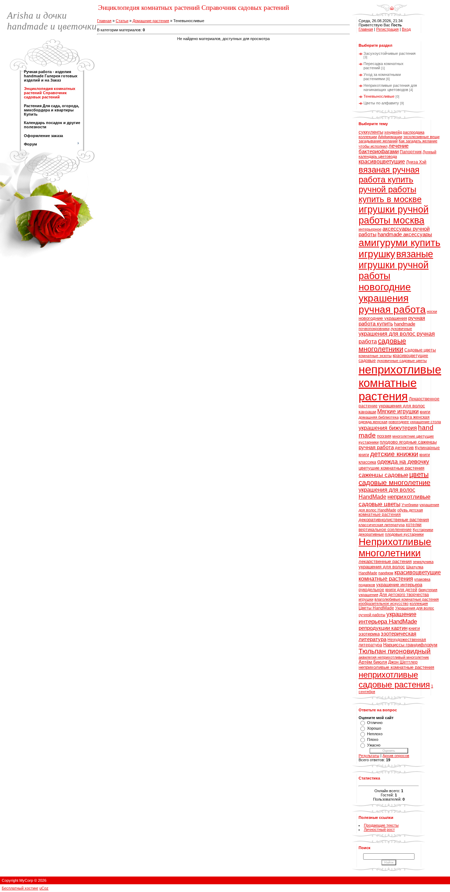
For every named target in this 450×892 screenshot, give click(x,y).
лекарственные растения (385, 561)
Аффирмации (390, 137)
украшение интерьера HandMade (388, 617)
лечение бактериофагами (384, 148)
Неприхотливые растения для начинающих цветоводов (390, 87)
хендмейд (393, 132)
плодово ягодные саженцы (408, 442)
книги (425, 411)
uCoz (44, 888)
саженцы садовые (383, 474)
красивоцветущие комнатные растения (400, 575)
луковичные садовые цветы (402, 360)
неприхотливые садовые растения (394, 679)
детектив (404, 447)
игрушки (366, 599)
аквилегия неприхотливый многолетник (394, 657)
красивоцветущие (382, 161)
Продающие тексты (381, 825)
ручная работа (376, 447)
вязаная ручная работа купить (389, 174)
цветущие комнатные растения (391, 468)
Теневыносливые (379, 96)
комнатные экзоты (375, 356)
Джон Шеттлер (403, 662)
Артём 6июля (373, 662)
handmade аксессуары (405, 234)
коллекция (419, 603)
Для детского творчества (404, 594)
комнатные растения (380, 514)
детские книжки (394, 454)
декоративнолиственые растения (394, 519)
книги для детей (401, 589)
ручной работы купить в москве (390, 194)
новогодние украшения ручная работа (392, 298)
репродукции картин (383, 628)
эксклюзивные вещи (421, 137)
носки (432, 311)
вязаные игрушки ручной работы (396, 265)
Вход (406, 29)
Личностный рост (379, 829)
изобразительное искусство (384, 603)
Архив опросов (395, 756)
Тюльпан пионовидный (395, 651)
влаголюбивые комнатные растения (406, 599)
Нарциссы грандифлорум (410, 644)
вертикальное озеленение (385, 529)
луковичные (401, 329)
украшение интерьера (399, 584)
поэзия (384, 436)
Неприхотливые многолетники (395, 547)
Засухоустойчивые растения (390, 53)
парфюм (385, 573)
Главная (104, 21)
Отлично (374, 722)
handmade (404, 324)
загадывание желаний (378, 141)
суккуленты (371, 132)
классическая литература (382, 525)
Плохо (372, 739)
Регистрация (387, 29)
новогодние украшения (383, 318)
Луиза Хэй (416, 162)
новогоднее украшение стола (414, 422)
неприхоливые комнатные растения (396, 667)
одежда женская (373, 422)
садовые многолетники (382, 345)
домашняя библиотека (379, 417)
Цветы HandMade (376, 608)
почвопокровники (374, 329)
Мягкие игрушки (398, 411)
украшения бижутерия (388, 428)
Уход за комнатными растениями (382, 76)
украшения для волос (382, 566)
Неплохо (374, 734)
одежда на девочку (403, 461)
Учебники (409, 505)
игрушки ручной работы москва (394, 215)
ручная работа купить (392, 321)
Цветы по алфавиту (381, 103)
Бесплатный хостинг (20, 888)
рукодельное (371, 589)
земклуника (423, 562)
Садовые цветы (420, 350)
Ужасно (373, 745)
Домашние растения (151, 21)
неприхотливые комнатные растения (400, 383)
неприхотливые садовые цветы (394, 500)
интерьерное (370, 229)
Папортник (411, 151)
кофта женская (415, 417)
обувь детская (410, 510)
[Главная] (391, 6)
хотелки (414, 524)
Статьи (122, 21)
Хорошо (374, 728)
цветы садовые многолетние (394, 478)
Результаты (369, 756)
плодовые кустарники (404, 534)
